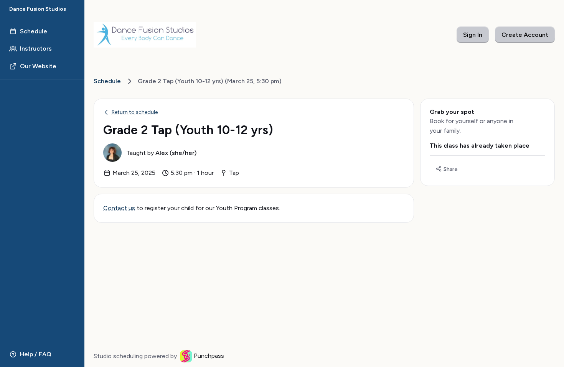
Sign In (472, 34)
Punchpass (209, 355)
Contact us (119, 208)
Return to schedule (135, 112)
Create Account (524, 34)
